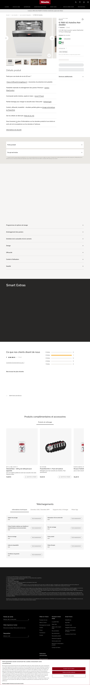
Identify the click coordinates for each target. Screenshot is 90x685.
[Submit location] (28, 619)
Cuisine (7, 6)
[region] (31, 38)
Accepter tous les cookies (68, 668)
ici (16, 121)
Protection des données (15, 683)
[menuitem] (7, 6)
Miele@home (68, 620)
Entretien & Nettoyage (40, 6)
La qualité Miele (55, 621)
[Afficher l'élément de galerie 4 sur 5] (34, 62)
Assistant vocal (68, 625)
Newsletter (6, 633)
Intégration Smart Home (70, 627)
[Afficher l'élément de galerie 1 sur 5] (10, 62)
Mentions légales (5, 683)
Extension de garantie (56, 638)
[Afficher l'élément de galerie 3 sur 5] (26, 62)
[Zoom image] (49, 55)
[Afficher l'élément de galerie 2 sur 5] (18, 62)
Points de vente (8, 616)
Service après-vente (68, 6)
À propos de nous (43, 620)
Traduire (9, 390)
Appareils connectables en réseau (70, 631)
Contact (41, 635)
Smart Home (53, 6)
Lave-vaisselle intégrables (25, 15)
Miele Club (54, 624)
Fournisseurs (42, 632)
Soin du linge (16, 6)
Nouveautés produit (56, 635)
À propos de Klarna (56, 647)
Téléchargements (36, 518)
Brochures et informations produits (57, 644)
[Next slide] (52, 38)
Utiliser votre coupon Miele (56, 627)
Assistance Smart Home (70, 634)
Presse (41, 630)
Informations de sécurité (13, 129)
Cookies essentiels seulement (69, 672)
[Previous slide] (6, 38)
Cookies (22, 683)
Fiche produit (67, 38)
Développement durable (44, 625)
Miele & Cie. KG (29, 115)
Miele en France (43, 622)
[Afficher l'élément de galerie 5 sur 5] (43, 62)
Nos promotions (55, 630)
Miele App (75, 509)
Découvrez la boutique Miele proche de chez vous (14, 627)
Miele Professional (43, 658)
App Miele (67, 622)
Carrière (41, 627)
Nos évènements (55, 633)
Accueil (7, 15)
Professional (81, 6)
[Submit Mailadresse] (28, 636)
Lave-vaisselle (14, 15)
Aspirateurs (27, 6)
